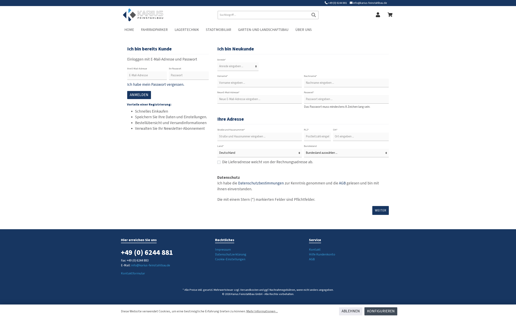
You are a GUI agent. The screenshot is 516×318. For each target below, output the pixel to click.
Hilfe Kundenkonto (322, 254)
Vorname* (222, 76)
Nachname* (310, 76)
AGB (342, 183)
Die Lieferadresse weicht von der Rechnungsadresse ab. (267, 162)
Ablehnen (351, 311)
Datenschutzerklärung (230, 254)
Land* (220, 146)
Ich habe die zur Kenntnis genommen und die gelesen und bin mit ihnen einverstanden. (298, 186)
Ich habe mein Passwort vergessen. (155, 84)
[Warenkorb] (390, 15)
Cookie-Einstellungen (230, 259)
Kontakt (315, 249)
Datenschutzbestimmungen (261, 183)
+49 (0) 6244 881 (337, 3)
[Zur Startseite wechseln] (143, 15)
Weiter (380, 210)
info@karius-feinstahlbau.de (370, 3)
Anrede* (221, 60)
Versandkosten (249, 290)
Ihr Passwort (175, 68)
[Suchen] (313, 15)
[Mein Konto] (378, 15)
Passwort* (309, 92)
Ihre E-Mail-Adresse (137, 68)
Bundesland (310, 146)
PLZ (306, 130)
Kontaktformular (133, 273)
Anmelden (139, 95)
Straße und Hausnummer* (231, 130)
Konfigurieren (381, 311)
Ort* (335, 130)
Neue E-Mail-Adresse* (228, 92)
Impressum (223, 249)
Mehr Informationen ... (262, 311)
